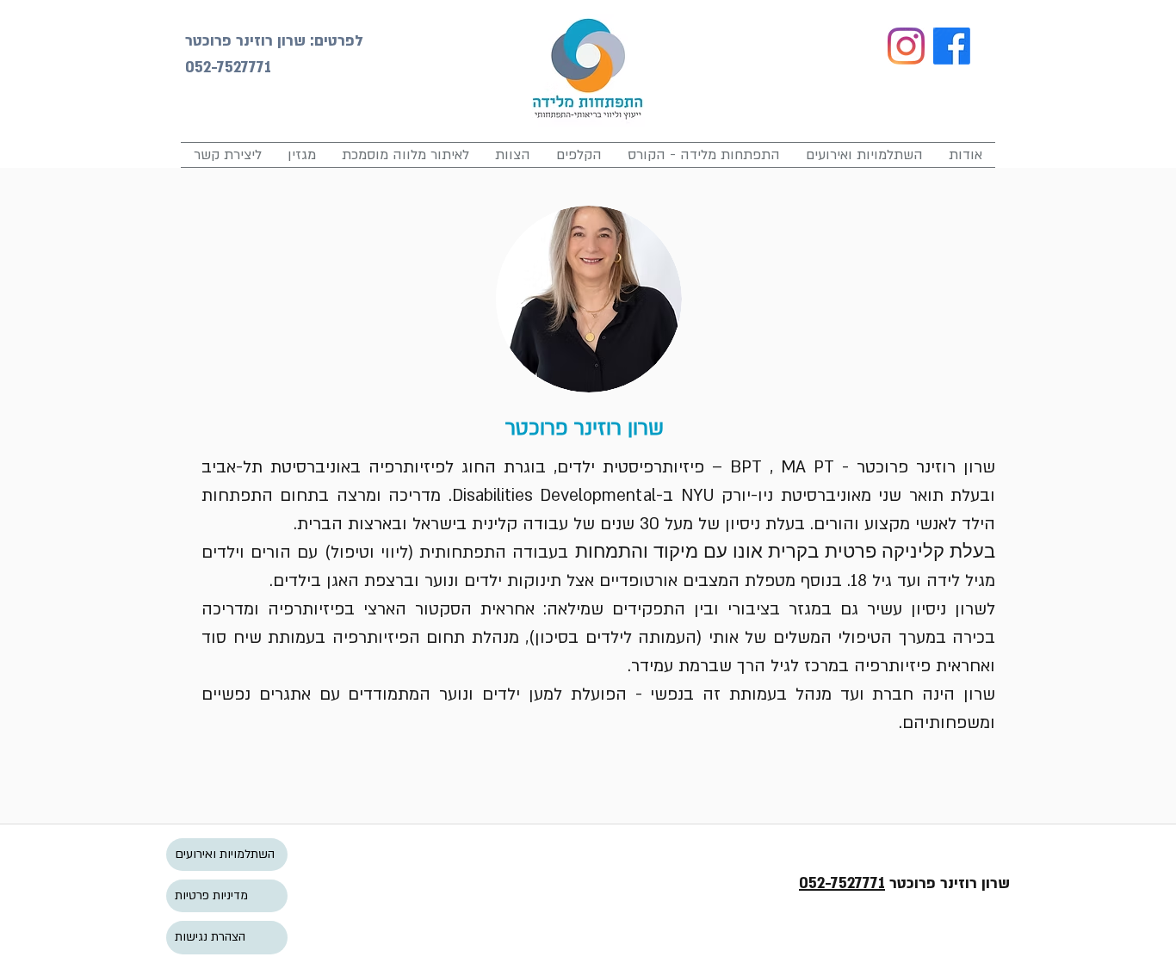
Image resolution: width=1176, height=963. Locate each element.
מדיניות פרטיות (211, 895)
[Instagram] (906, 46)
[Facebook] (951, 46)
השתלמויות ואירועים (225, 854)
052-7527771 (842, 883)
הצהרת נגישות (210, 937)
